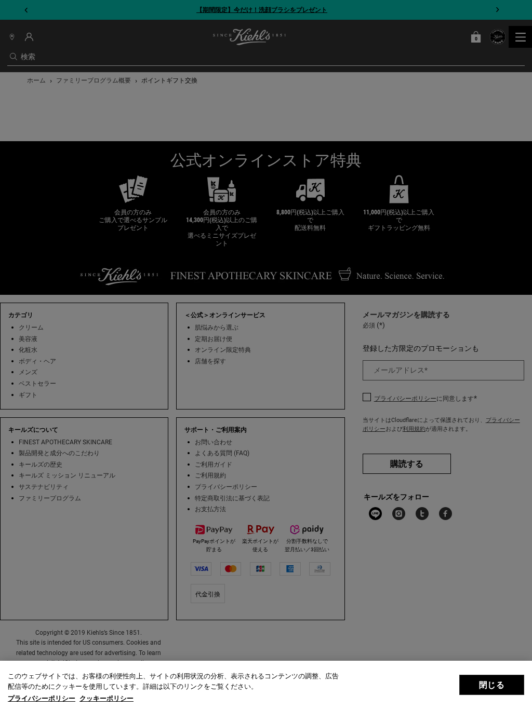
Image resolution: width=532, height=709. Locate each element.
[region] (266, 685)
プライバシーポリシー (41, 698)
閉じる (491, 685)
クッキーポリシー (106, 698)
